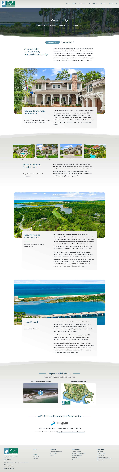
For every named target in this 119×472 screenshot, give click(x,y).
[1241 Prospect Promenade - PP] (47, 151)
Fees (73, 459)
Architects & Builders (77, 455)
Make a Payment (101, 453)
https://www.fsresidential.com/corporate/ (70, 432)
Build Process (75, 457)
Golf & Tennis (53, 453)
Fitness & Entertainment (56, 451)
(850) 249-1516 (8, 459)
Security (52, 455)
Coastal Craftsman (76, 451)
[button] (40, 393)
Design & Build (76, 449)
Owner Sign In (100, 449)
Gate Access (100, 451)
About (35, 454)
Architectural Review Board (78, 453)
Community (53, 42)
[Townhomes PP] (71, 151)
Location (67, 42)
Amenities (53, 449)
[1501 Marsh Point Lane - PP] (24, 151)
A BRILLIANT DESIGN (9, 468)
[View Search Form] (116, 4)
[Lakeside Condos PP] (95, 151)
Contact (111, 3)
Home (68, 3)
